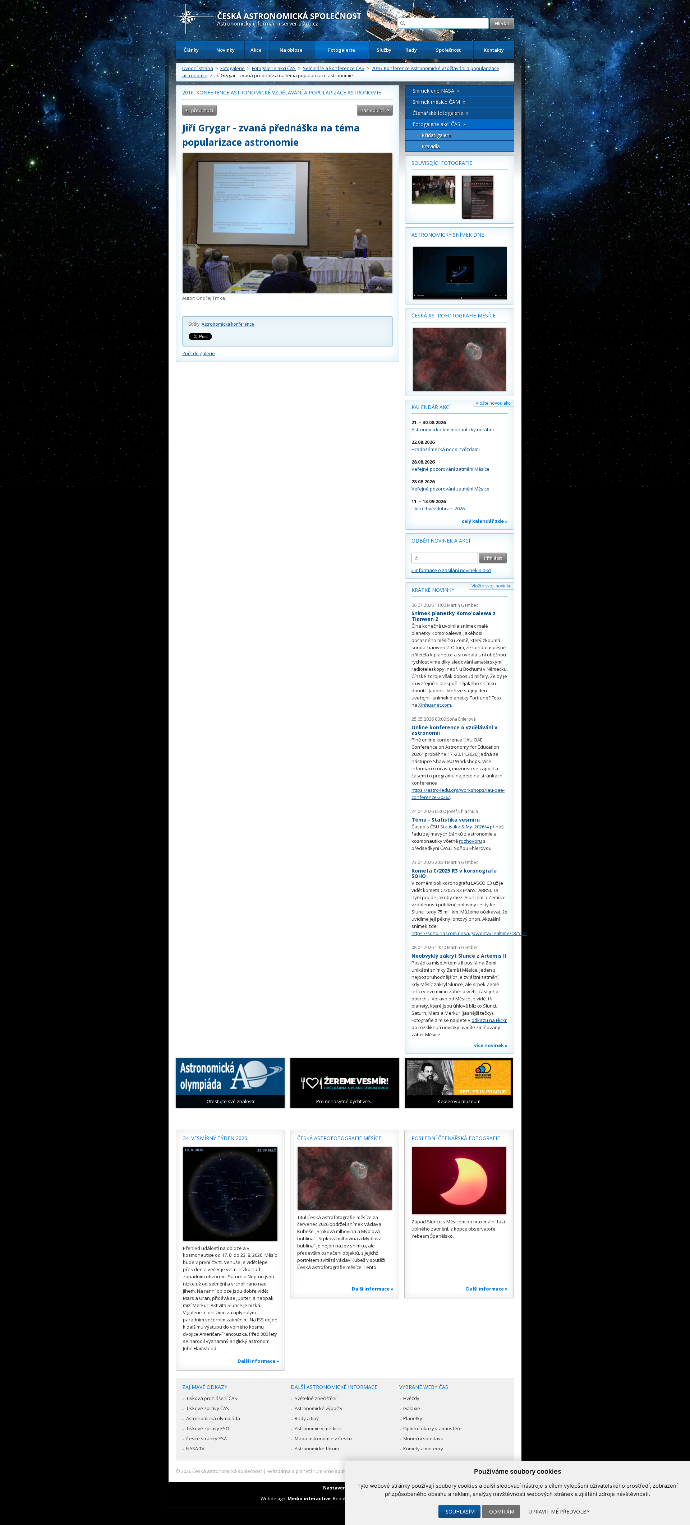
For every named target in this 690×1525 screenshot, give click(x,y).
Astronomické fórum (317, 1448)
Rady (411, 50)
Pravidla (431, 146)
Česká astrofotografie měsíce (453, 315)
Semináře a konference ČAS (333, 68)
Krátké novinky (432, 589)
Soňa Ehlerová (461, 719)
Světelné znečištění (315, 1398)
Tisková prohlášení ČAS (211, 1398)
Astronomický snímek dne (447, 234)
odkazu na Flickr (489, 1020)
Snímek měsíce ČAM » (439, 101)
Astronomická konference (228, 324)
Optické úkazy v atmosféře (432, 1428)
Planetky (412, 1418)
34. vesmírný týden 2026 (215, 1138)
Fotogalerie (341, 50)
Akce (256, 50)
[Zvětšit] (287, 223)
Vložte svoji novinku (491, 586)
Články (191, 50)
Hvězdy (411, 1398)
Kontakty (494, 50)
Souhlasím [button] (460, 1511)
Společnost (448, 50)
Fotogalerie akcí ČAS (274, 68)
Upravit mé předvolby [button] (559, 1511)
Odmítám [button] (501, 1511)
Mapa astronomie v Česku (323, 1438)
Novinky (225, 50)
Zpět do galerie (198, 353)
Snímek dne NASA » (436, 90)
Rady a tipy (307, 1418)
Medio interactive (309, 1498)
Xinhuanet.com (434, 705)
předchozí (202, 110)
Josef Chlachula (462, 811)
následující (372, 110)
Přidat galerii (436, 135)
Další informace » (258, 1361)
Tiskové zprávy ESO (207, 1428)
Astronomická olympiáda (213, 1418)
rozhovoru (470, 841)
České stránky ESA (206, 1438)
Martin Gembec (462, 605)
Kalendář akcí (431, 407)
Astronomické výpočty (318, 1408)
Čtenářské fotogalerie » (441, 113)
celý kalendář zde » (485, 521)
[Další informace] (230, 1194)
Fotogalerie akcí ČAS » (439, 124)
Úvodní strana (197, 68)
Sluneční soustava (423, 1438)
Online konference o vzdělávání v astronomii (454, 730)
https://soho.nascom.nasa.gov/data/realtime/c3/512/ (469, 933)
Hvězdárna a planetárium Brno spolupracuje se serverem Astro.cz (339, 1471)
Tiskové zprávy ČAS (207, 1408)
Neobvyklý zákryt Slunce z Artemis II (458, 955)
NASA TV (195, 1448)
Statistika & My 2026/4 (464, 826)
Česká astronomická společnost (227, 1471)
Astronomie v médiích (318, 1428)
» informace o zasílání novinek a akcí (451, 570)
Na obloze (291, 50)
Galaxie (411, 1408)
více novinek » (491, 1045)
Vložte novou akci (493, 403)
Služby (384, 50)
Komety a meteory (423, 1448)
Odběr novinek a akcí (440, 540)
